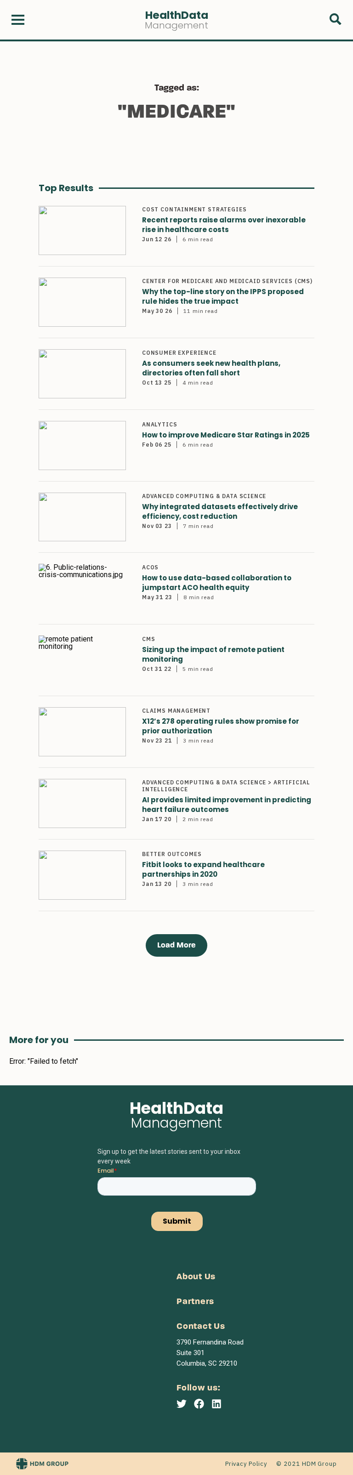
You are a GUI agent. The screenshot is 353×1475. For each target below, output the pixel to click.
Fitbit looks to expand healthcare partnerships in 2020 (203, 869)
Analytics (159, 424)
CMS (148, 638)
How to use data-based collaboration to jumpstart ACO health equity (216, 582)
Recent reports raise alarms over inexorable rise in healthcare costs (224, 224)
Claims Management (176, 710)
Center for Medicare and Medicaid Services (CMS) (227, 281)
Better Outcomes (171, 854)
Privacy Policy (246, 1464)
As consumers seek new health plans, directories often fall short (211, 368)
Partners (195, 1302)
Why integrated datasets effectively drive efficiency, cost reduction (220, 511)
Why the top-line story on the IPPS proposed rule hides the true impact (223, 296)
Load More (176, 945)
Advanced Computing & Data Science (204, 496)
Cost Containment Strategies (194, 209)
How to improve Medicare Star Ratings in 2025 (226, 435)
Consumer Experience (179, 352)
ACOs (150, 567)
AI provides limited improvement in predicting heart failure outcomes (226, 804)
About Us (196, 1277)
